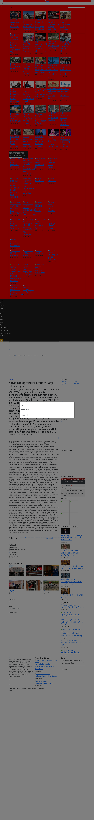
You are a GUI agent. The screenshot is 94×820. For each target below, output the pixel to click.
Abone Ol (24, 415)
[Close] (21, 404)
